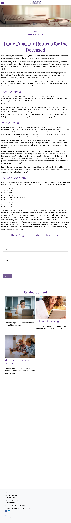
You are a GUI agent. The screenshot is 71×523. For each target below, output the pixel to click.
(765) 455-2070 (13, 496)
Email (5, 249)
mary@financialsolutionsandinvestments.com (17, 508)
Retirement (8, 521)
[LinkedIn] (9, 511)
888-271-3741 (14, 497)
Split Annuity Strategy (47, 321)
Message (6, 260)
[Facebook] (6, 511)
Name (5, 239)
